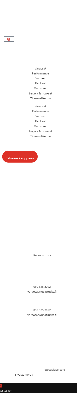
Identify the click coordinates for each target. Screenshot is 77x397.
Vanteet (41, 78)
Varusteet (40, 88)
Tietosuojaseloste (53, 369)
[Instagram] (19, 355)
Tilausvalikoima (40, 98)
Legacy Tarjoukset (40, 93)
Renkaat (40, 83)
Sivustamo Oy (24, 374)
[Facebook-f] (9, 355)
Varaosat (40, 68)
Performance (40, 73)
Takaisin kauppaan (20, 158)
